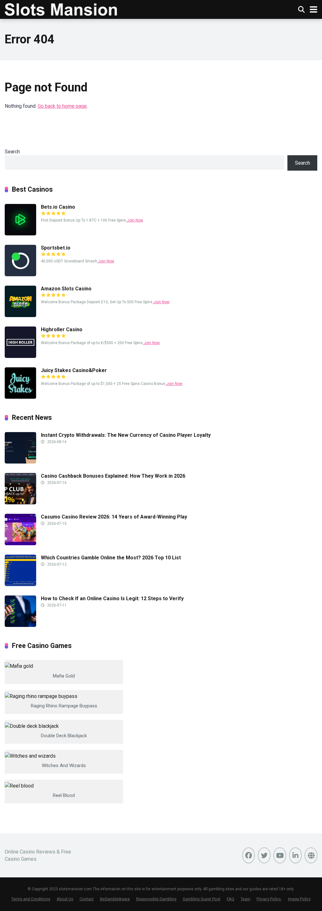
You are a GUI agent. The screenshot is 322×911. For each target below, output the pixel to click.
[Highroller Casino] (20, 356)
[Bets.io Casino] (20, 234)
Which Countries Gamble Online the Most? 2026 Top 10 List (111, 558)
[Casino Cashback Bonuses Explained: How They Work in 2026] (20, 503)
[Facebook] (248, 855)
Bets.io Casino (58, 207)
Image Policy (299, 899)
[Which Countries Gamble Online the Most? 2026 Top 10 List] (20, 584)
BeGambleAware (115, 899)
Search (12, 152)
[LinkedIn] (295, 855)
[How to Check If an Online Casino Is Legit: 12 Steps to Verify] (20, 625)
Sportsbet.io (55, 248)
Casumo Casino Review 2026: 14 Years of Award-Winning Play (114, 517)
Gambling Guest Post (201, 899)
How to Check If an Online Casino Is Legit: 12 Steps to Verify (112, 598)
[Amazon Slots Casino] (20, 315)
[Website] (311, 855)
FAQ (230, 899)
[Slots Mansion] (61, 9)
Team (245, 899)
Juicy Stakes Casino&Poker (74, 370)
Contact (87, 899)
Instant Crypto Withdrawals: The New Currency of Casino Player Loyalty (126, 435)
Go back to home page (62, 106)
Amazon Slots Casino (66, 289)
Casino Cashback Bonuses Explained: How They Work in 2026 (113, 476)
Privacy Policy (269, 899)
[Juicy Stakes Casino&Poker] (20, 397)
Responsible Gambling (156, 899)
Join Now (134, 220)
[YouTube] (280, 855)
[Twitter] (264, 855)
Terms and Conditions (30, 899)
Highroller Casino (61, 329)
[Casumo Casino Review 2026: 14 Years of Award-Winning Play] (20, 543)
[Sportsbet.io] (20, 274)
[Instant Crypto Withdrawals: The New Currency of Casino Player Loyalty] (20, 462)
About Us (65, 899)
